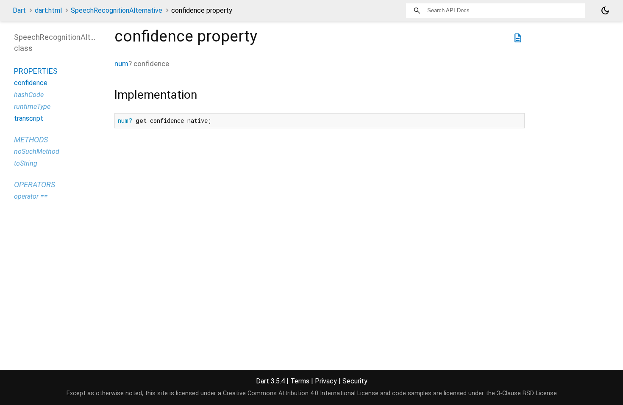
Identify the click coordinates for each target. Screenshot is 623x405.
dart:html (48, 10)
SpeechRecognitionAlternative (116, 10)
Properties (36, 71)
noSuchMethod (36, 151)
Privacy (326, 381)
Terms (299, 381)
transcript (28, 118)
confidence (30, 83)
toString (25, 163)
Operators (34, 184)
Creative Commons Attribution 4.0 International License (300, 393)
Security (354, 381)
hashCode (29, 95)
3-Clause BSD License (527, 393)
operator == (31, 196)
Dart (19, 10)
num (121, 63)
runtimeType (32, 107)
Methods (31, 139)
